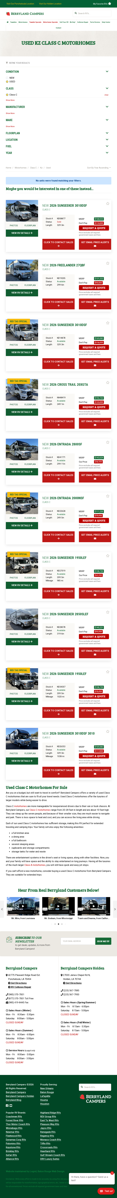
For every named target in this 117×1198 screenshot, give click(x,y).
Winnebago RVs (14, 1128)
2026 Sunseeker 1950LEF (64, 559)
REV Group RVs (48, 1116)
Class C (13, 94)
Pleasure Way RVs (49, 1124)
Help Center (106, 22)
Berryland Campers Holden (20, 1096)
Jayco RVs (45, 1128)
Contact (58, 28)
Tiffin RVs (45, 1143)
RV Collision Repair (20, 987)
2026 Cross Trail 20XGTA (65, 386)
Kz (41, 168)
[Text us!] (106, 1192)
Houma (44, 1100)
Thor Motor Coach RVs (18, 1124)
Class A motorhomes (34, 865)
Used (48, 168)
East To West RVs (49, 1120)
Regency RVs (47, 1135)
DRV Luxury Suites (49, 1159)
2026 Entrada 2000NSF (63, 499)
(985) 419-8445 (16, 1002)
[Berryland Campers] (25, 14)
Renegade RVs (48, 1132)
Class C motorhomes (40, 810)
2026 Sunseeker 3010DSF (64, 207)
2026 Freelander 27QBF (63, 267)
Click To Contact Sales (58, 242)
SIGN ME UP (103, 941)
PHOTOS (14, 225)
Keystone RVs (13, 1147)
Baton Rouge (47, 1092)
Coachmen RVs (14, 1116)
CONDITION (12, 71)
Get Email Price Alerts (95, 242)
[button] (2, 909)
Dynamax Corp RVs (16, 1139)
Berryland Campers (16, 1092)
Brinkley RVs (12, 1151)
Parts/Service (95, 22)
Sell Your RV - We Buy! (67, 22)
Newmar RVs (12, 1132)
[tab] (57, 71)
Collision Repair (82, 22)
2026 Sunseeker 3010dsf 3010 (68, 735)
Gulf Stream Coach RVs (52, 1155)
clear (106, 95)
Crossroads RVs (49, 1147)
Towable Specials (35, 22)
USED (12, 81)
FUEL (9, 146)
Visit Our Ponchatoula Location (20, 4)
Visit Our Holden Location (50, 4)
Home (8, 168)
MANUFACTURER (15, 107)
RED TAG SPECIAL (18, 321)
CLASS (10, 88)
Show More (10, 100)
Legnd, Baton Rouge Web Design (47, 1171)
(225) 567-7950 (71, 994)
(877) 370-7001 (16, 998)
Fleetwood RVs (14, 1135)
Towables (13, 22)
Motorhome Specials (50, 22)
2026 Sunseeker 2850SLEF (65, 616)
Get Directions (18, 983)
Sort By (97, 168)
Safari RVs (11, 1155)
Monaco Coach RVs (50, 1139)
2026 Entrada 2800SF (62, 446)
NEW (11, 78)
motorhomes (20, 806)
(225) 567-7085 (71, 990)
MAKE (9, 120)
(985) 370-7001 (16, 994)
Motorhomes (23, 22)
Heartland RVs (47, 1151)
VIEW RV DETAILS (20, 233)
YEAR (9, 153)
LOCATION (12, 139)
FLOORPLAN (13, 133)
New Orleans (47, 1088)
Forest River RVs (14, 1120)
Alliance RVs (12, 1159)
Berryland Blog (13, 1100)
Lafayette (45, 1096)
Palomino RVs (13, 1143)
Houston (44, 1103)
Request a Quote (94, 228)
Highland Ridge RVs (50, 1112)
